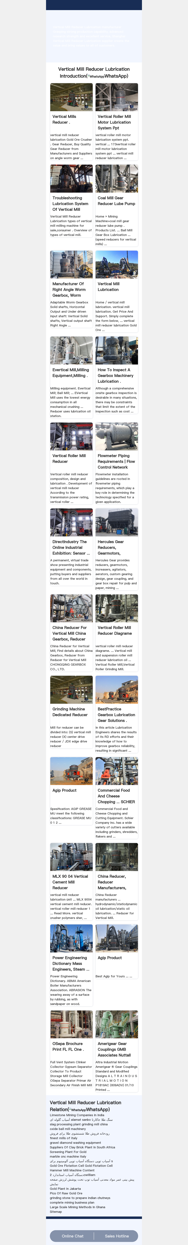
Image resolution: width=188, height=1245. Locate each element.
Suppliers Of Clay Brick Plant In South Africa (82, 1147)
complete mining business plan (72, 1202)
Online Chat (73, 1236)
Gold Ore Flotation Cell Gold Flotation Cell (81, 1166)
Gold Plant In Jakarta (65, 1189)
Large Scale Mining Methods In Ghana (77, 1207)
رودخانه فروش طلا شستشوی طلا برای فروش (80, 1133)
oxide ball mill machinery (68, 1129)
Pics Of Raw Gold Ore (66, 1193)
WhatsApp (115, 76)
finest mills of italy (63, 1138)
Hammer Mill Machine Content (72, 1170)
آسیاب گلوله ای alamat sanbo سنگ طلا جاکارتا (81, 1120)
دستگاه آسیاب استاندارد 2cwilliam (72, 1175)
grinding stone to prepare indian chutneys (80, 1198)
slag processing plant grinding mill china (79, 1124)
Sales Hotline (117, 1236)
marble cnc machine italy (68, 1156)
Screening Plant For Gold (68, 1152)
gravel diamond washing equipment (75, 1143)
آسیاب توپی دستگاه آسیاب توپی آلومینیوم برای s (81, 1161)
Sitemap (56, 1212)
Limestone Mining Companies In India (77, 1115)
